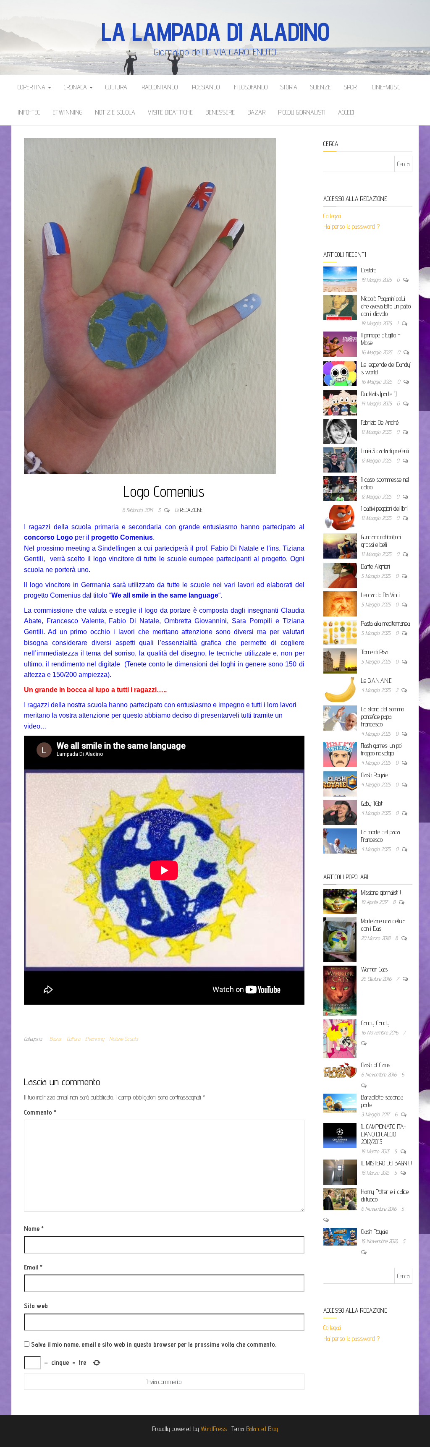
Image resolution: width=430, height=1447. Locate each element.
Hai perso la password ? (352, 226)
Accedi (346, 112)
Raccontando (159, 87)
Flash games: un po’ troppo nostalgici (381, 749)
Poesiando (205, 87)
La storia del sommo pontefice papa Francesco (382, 716)
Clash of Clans (375, 1064)
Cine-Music (386, 87)
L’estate (368, 270)
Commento (40, 1112)
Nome (34, 1229)
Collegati (332, 216)
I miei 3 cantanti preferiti (385, 450)
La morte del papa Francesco (380, 835)
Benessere (220, 112)
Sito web (36, 1306)
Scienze (320, 87)
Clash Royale (374, 774)
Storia (288, 87)
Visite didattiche (170, 112)
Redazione (191, 510)
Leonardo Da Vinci (380, 594)
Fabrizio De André (380, 422)
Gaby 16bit (372, 803)
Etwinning (67, 112)
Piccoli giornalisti (301, 112)
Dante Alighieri (375, 566)
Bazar (256, 112)
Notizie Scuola (115, 112)
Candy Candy (375, 1022)
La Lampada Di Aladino (215, 31)
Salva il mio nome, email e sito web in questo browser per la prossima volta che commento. (153, 1344)
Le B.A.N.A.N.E (376, 680)
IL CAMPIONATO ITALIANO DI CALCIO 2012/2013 (383, 1134)
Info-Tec (29, 112)
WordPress (214, 1429)
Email (33, 1267)
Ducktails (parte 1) (378, 393)
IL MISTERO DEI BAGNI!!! (386, 1163)
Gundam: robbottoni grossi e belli (381, 540)
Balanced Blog (262, 1429)
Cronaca (76, 87)
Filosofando (249, 87)
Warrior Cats (374, 969)
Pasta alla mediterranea (385, 623)
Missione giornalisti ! (381, 892)
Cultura (116, 87)
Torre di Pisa (374, 652)
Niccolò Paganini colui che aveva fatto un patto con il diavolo (386, 306)
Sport (351, 87)
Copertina (32, 87)
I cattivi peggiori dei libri (384, 508)
